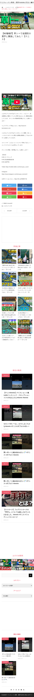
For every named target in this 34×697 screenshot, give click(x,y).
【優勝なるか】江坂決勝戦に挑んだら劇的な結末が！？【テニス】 (24, 337)
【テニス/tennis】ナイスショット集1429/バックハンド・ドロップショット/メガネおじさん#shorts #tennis (16, 395)
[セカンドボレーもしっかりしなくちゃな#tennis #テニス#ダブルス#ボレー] (25, 645)
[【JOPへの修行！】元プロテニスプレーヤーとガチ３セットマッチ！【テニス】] (25, 279)
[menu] (31, 2)
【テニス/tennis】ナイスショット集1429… (8, 655)
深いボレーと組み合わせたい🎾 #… (8, 678)
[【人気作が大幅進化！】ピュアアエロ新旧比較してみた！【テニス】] (9, 279)
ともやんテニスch (7, 206)
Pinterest (18, 689)
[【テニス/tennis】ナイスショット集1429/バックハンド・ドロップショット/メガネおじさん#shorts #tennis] (9, 645)
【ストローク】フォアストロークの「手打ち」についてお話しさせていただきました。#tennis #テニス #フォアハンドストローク (17, 513)
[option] (5, 564)
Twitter (11, 689)
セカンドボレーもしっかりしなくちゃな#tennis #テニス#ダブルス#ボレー (17, 425)
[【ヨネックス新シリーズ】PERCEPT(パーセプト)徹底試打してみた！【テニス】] (9, 326)
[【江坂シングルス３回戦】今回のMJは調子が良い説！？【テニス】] (9, 304)
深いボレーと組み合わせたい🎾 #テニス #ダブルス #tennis (17, 454)
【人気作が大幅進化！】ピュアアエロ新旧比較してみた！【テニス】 (8, 290)
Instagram (16, 689)
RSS (23, 689)
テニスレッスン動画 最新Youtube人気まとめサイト (17, 5)
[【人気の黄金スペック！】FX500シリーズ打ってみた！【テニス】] (25, 304)
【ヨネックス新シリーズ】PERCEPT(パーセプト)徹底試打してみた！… (9, 337)
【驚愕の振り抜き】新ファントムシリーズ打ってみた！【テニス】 (8, 267)
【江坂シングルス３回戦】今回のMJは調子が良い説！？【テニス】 (9, 315)
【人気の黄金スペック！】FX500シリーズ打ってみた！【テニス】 (24, 315)
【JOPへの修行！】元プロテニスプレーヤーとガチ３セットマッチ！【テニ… (25, 291)
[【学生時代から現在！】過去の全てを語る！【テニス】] (25, 256)
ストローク (6, 492)
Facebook (13, 689)
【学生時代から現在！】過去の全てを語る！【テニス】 (24, 267)
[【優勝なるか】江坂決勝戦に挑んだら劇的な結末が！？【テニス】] (25, 326)
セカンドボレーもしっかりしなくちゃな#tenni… (24, 655)
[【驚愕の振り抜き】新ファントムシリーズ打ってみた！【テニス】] (9, 256)
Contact (21, 689)
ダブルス (6, 375)
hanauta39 (9, 203)
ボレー (5, 463)
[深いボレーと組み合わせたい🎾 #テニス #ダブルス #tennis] (9, 668)
